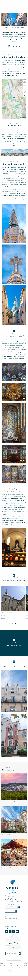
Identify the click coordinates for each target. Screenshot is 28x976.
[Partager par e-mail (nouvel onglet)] (19, 47)
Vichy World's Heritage (11, 965)
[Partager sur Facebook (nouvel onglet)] (13, 47)
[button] (9, 46)
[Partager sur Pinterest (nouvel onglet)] (16, 47)
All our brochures (9, 921)
